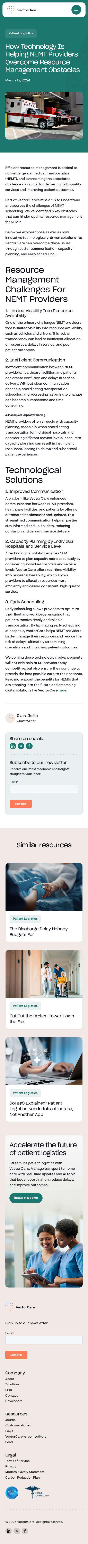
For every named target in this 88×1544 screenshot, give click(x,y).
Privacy (10, 1466)
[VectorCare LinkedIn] (8, 1531)
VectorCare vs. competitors (25, 1436)
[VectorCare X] (17, 1531)
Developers (13, 1401)
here (62, 690)
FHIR (8, 1390)
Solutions (12, 1384)
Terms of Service (17, 1461)
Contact (11, 1395)
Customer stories (18, 1425)
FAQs (9, 1431)
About (9, 1379)
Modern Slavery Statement (24, 1472)
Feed (9, 1442)
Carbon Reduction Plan (22, 1477)
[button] (76, 10)
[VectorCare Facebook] (25, 1531)
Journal (11, 1420)
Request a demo (26, 1198)
